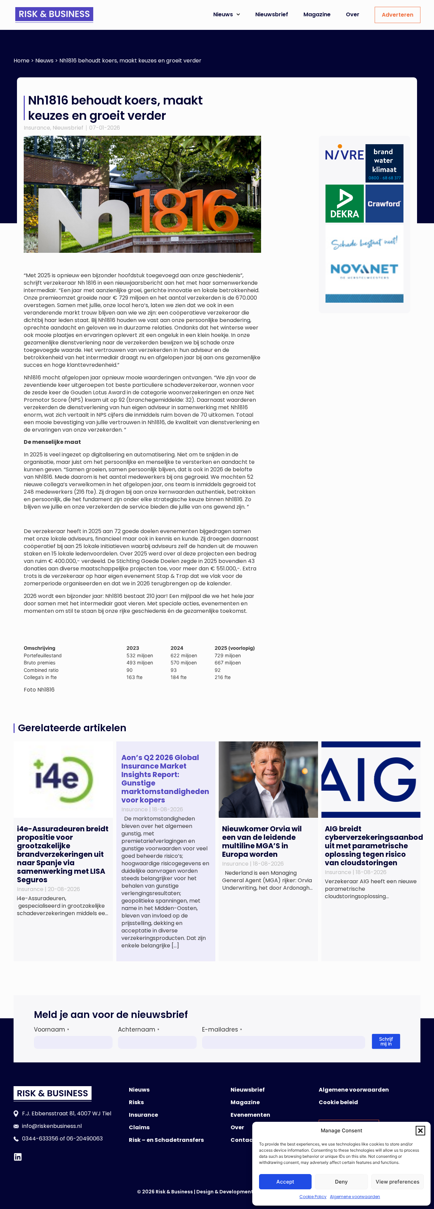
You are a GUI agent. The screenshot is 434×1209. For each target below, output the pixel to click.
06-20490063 (84, 1138)
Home (21, 60)
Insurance (37, 128)
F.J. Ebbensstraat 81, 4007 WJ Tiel (66, 1113)
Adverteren (397, 15)
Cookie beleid (338, 1102)
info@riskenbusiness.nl (52, 1126)
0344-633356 (40, 1138)
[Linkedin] (18, 1157)
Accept (285, 1181)
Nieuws (223, 14)
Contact (243, 1140)
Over (352, 14)
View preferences (397, 1181)
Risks (136, 1102)
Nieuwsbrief (271, 14)
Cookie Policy (313, 1196)
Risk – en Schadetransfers (166, 1140)
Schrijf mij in (386, 1041)
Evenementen (250, 1115)
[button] (420, 1130)
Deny (341, 1181)
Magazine (317, 14)
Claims (139, 1127)
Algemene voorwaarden (355, 1196)
